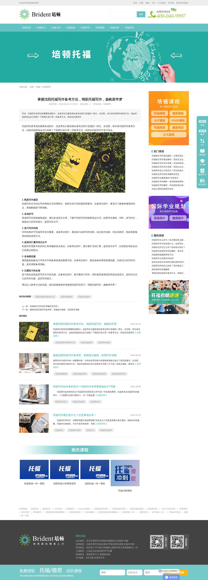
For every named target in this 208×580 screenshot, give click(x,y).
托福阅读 (70, 27)
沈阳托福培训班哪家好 (108, 512)
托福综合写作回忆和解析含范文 (165, 174)
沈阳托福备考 (66, 297)
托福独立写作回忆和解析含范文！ (45, 306)
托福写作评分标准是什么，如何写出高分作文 (171, 243)
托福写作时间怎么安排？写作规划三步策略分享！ (173, 266)
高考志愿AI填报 (136, 509)
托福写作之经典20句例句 (163, 258)
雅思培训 (178, 127)
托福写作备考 (84, 297)
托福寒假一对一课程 (34, 483)
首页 (135, 3)
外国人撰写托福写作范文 (162, 189)
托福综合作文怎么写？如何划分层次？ (168, 247)
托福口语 (55, 27)
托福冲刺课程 (125, 490)
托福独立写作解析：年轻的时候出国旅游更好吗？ (173, 185)
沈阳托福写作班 (119, 374)
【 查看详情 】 (101, 395)
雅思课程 (178, 113)
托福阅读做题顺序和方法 (162, 255)
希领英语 (37, 512)
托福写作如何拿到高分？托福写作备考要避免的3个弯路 (84, 386)
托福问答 (114, 27)
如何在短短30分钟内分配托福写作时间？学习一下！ (175, 262)
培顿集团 (183, 509)
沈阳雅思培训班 (101, 509)
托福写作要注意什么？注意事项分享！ (74, 415)
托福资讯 (129, 27)
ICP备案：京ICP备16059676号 (90, 557)
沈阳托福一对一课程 (95, 483)
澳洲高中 (178, 218)
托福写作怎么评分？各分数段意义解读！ (169, 240)
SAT (154, 3)
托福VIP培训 (174, 512)
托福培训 (159, 127)
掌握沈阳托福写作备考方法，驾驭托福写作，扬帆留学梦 (85, 324)
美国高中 (159, 218)
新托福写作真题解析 (161, 269)
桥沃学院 (25, 512)
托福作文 (90, 430)
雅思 (148, 3)
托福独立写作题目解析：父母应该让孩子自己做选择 (174, 156)
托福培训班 (152, 509)
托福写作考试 (75, 430)
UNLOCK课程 (84, 509)
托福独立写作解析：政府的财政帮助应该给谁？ (172, 181)
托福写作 (85, 27)
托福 (141, 3)
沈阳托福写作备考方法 (45, 297)
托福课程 (100, 27)
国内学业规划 (182, 3)
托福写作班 (95, 402)
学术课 (171, 3)
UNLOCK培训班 (168, 509)
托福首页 (26, 27)
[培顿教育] (63, 15)
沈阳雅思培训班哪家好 (55, 512)
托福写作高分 (61, 402)
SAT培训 (58, 509)
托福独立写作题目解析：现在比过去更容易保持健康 (174, 159)
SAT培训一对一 (158, 512)
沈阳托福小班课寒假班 (64, 483)
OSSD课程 (178, 120)
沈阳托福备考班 (80, 374)
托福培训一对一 (129, 512)
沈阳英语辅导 (75, 512)
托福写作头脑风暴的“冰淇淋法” (165, 178)
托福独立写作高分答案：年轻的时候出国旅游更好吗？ (175, 163)
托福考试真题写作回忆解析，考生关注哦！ (170, 251)
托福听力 (41, 27)
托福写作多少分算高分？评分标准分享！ (169, 170)
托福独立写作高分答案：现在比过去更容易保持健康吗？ (176, 167)
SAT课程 (159, 120)
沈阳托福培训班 (99, 374)
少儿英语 (162, 3)
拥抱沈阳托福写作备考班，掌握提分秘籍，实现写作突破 (54, 309)
